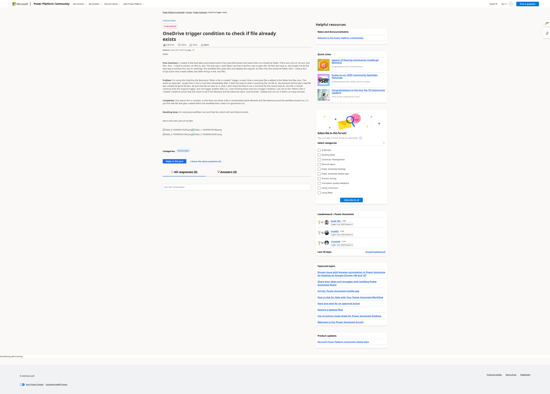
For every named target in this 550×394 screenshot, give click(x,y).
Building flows (328, 155)
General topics (183, 150)
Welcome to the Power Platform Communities (340, 38)
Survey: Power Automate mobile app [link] (338, 291)
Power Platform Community (51, 3)
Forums (189, 12)
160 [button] (342, 231)
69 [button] (194, 50)
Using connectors (330, 188)
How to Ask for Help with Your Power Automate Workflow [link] (350, 297)
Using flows (327, 193)
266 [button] (344, 221)
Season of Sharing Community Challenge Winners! (355, 61)
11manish (335, 241)
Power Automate (200, 12)
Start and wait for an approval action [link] (339, 303)
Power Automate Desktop (334, 169)
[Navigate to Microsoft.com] (20, 4)
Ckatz (189, 50)
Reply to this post (174, 161)
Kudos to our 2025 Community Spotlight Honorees (355, 76)
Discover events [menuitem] (111, 4)
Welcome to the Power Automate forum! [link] (341, 322)
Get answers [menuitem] (94, 4)
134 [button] (344, 241)
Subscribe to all (351, 200)
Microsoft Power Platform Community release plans (343, 342)
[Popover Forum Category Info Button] (361, 138)
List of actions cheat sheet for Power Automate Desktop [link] (349, 316)
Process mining (329, 178)
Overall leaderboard (375, 251)
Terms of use (511, 374)
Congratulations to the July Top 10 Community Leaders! (358, 91)
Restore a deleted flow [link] (330, 309)
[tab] (184, 173)
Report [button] (206, 45)
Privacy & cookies (494, 374)
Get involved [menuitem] (78, 4)
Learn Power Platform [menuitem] (132, 4)
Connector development (333, 159)
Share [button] (195, 45)
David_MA (335, 221)
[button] (493, 4)
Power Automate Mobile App (335, 174)
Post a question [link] (527, 4)
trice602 (335, 231)
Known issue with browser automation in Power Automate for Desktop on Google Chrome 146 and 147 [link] (351, 274)
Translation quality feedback (335, 183)
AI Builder (326, 150)
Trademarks (525, 374)
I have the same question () (205, 161)
